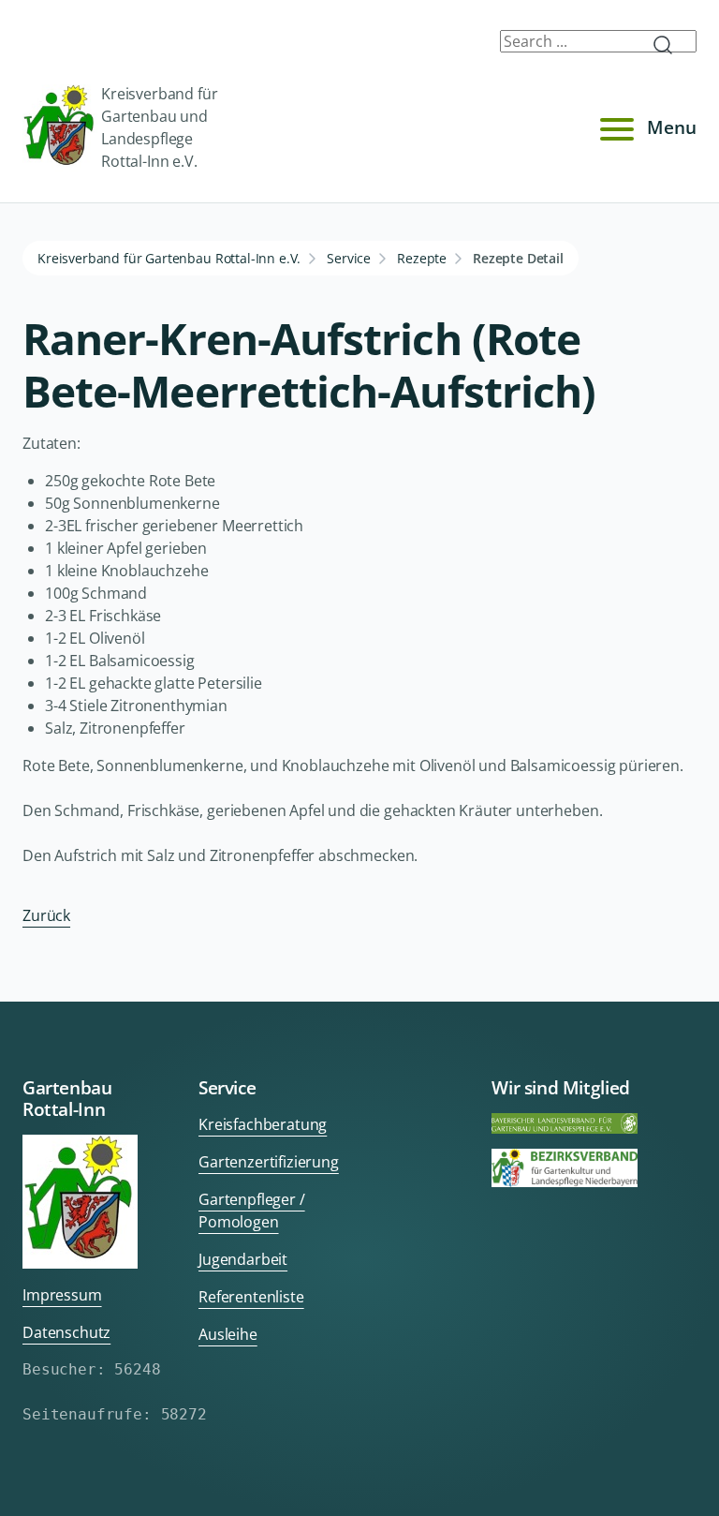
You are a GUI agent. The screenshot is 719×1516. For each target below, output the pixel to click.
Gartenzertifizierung (268, 1162)
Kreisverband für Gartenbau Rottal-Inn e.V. (169, 258)
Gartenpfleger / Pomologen (251, 1210)
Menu (672, 127)
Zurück (46, 915)
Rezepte (422, 258)
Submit (670, 45)
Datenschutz (66, 1332)
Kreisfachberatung (262, 1124)
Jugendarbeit (242, 1259)
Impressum (62, 1295)
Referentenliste (251, 1296)
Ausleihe (227, 1334)
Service (349, 258)
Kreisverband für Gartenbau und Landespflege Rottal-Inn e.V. (159, 127)
